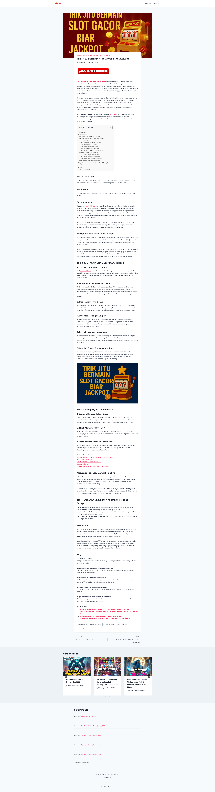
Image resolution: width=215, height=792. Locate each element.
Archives (148, 3)
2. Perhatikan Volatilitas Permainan (91, 142)
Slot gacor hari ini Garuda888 (91, 735)
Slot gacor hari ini (83, 464)
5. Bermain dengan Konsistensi (90, 148)
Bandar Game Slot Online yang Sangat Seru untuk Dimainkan (101, 616)
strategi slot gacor (109, 624)
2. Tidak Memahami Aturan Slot (91, 156)
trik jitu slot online (122, 624)
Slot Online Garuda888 (84, 459)
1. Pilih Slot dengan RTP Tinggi (90, 140)
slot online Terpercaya (102, 55)
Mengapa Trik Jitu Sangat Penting (89, 160)
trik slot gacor (82, 628)
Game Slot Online (82, 55)
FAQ (81, 167)
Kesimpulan (82, 165)
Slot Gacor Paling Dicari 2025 (91, 754)
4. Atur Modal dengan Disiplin (90, 146)
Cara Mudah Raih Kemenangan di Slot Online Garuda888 (96, 457)
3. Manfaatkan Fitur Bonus (89, 144)
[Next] (149, 676)
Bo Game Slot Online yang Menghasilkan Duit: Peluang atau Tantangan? (105, 609)
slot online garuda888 (88, 716)
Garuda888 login (90, 206)
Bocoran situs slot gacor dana (91, 745)
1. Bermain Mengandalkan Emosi (90, 154)
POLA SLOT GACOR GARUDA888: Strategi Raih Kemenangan (125, 639)
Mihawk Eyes (82, 62)
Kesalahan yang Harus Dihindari (88, 152)
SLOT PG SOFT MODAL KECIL (83, 638)
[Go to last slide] (66, 676)
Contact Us (107, 778)
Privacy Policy (101, 774)
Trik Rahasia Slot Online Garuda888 (89, 462)
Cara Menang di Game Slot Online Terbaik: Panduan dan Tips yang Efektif (105, 618)
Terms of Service (113, 774)
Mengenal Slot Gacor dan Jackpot (89, 136)
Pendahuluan (83, 134)
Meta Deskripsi (83, 130)
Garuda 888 (119, 417)
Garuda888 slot (85, 271)
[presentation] (77, 666)
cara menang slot (83, 624)
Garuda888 (91, 55)
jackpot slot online (95, 624)
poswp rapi (71, 685)
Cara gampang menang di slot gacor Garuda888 (93, 466)
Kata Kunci (82, 132)
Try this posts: (86, 169)
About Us (156, 3)
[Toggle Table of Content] (110, 127)
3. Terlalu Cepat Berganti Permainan (92, 158)
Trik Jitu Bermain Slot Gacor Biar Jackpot (91, 82)
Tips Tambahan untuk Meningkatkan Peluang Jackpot (95, 163)
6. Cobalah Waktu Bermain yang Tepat (93, 150)
